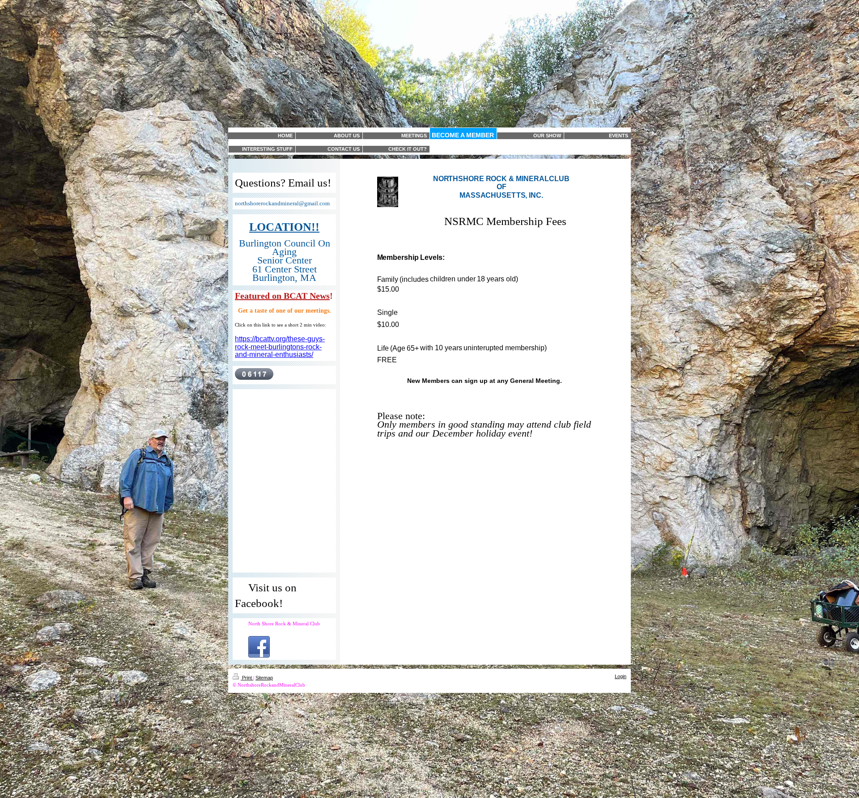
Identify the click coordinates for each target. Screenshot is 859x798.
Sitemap (264, 677)
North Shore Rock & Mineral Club (284, 623)
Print (247, 677)
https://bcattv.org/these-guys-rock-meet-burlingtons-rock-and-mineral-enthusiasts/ (280, 346)
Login (620, 676)
